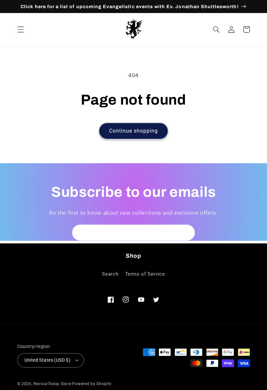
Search (110, 274)
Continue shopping (133, 131)
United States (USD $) (47, 360)
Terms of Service (145, 274)
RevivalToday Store (52, 384)
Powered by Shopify (91, 384)
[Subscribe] (187, 232)
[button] (20, 29)
